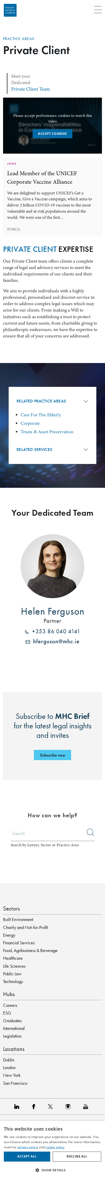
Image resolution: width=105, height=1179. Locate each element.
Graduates (12, 1020)
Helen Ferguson (52, 611)
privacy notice (28, 1147)
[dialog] (52, 1150)
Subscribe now (52, 755)
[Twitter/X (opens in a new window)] (51, 1107)
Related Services (34, 449)
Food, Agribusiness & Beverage (30, 950)
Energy (9, 935)
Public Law (12, 974)
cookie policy (54, 1147)
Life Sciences (14, 966)
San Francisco (15, 1083)
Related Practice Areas (41, 401)
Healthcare (13, 958)
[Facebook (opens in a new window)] (35, 1107)
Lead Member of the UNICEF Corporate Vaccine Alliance (42, 177)
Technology (13, 981)
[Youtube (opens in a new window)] (87, 1107)
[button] (52, 1170)
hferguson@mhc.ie (55, 641)
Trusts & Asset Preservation (47, 432)
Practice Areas (18, 38)
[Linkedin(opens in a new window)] (18, 1107)
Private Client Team (30, 89)
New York (12, 1075)
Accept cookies (52, 133)
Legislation (12, 1036)
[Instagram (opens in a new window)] (69, 1107)
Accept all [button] (26, 1156)
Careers (10, 1005)
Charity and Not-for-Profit (25, 927)
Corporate (30, 423)
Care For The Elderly (41, 415)
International (14, 1028)
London (9, 1067)
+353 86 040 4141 (55, 632)
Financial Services (19, 943)
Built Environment (18, 919)
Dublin (8, 1060)
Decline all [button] (77, 1156)
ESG (7, 1013)
